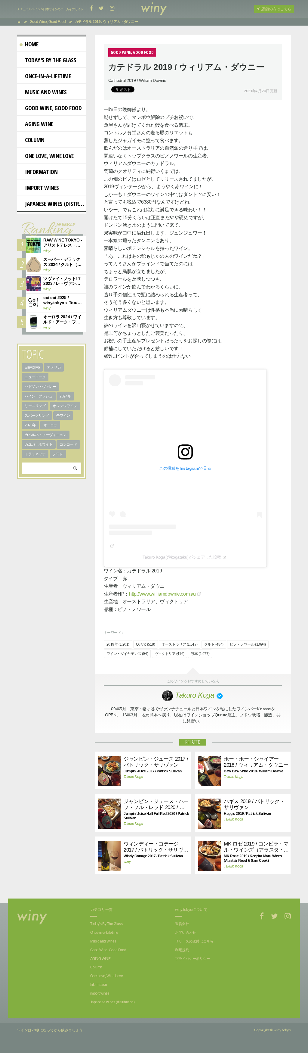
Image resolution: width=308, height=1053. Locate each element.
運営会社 (182, 924)
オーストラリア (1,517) (180, 644)
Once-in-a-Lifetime (48, 76)
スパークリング (37, 415)
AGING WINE (39, 124)
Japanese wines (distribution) (55, 204)
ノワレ (58, 454)
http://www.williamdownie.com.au (162, 594)
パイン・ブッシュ (39, 396)
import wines (42, 188)
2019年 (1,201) (118, 644)
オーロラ (50, 425)
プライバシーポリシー (192, 959)
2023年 (30, 425)
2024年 (65, 396)
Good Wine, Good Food (53, 108)
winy (127, 862)
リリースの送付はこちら (194, 941)
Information (41, 172)
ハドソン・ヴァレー (40, 387)
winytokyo (32, 367)
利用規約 (182, 950)
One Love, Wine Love (49, 156)
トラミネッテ (35, 454)
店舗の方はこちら (275, 9)
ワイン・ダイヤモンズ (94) (127, 654)
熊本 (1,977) (200, 654)
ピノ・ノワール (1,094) (248, 644)
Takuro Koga (133, 777)
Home (31, 44)
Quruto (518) (145, 644)
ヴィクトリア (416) (169, 654)
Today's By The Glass (50, 60)
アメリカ (54, 367)
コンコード (68, 444)
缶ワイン (63, 415)
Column (34, 140)
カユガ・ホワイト (39, 444)
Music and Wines (46, 92)
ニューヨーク (35, 377)
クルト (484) (213, 644)
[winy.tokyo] (154, 9)
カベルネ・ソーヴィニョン (45, 435)
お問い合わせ (185, 932)
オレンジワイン (65, 406)
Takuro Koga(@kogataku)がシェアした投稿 (182, 557)
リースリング (35, 406)
